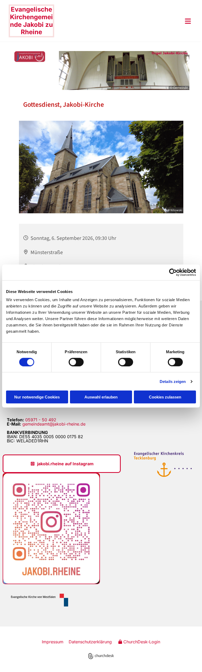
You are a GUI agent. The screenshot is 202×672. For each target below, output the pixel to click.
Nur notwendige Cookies (37, 397)
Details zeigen (173, 381)
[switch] (76, 362)
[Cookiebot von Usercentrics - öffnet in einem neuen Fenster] (173, 272)
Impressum (52, 641)
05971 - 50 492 (40, 419)
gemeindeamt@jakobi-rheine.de (53, 424)
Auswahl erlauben (101, 397)
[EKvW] (37, 599)
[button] (122, 21)
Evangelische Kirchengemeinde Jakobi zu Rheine (31, 21)
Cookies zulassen (165, 397)
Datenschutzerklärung (90, 641)
